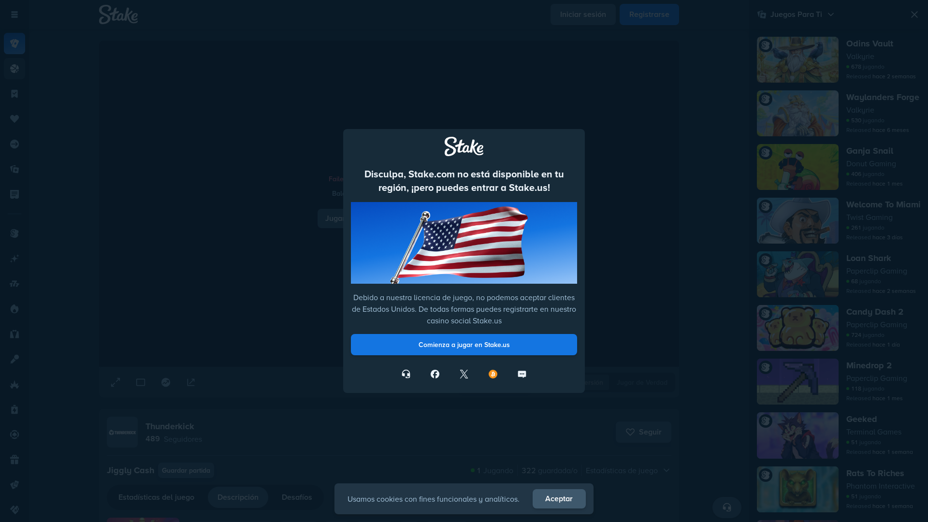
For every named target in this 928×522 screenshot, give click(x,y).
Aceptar (559, 498)
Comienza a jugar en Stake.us (464, 344)
